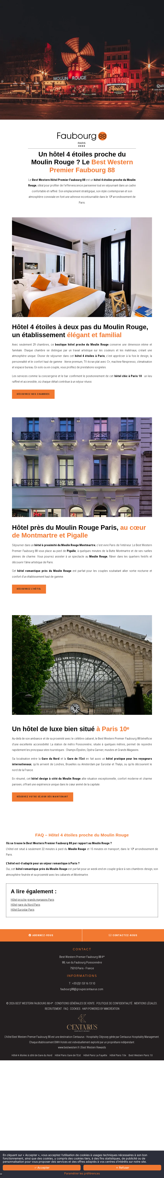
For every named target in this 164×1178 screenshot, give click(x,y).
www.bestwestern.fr (68, 1047)
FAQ (66, 1008)
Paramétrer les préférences (82, 1173)
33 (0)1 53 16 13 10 (84, 983)
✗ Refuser (122, 1167)
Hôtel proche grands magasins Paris (32, 899)
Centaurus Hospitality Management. (139, 1036)
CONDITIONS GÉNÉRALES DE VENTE (75, 1003)
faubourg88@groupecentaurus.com (81, 989)
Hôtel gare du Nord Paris (25, 904)
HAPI (85, 1008)
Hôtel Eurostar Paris (22, 909)
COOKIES (75, 1008)
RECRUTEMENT (53, 1008)
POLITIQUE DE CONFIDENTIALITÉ (114, 1003)
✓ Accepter (41, 1167)
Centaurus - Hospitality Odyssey (91, 1036)
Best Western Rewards (93, 1047)
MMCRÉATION (111, 1008)
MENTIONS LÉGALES (145, 1003)
